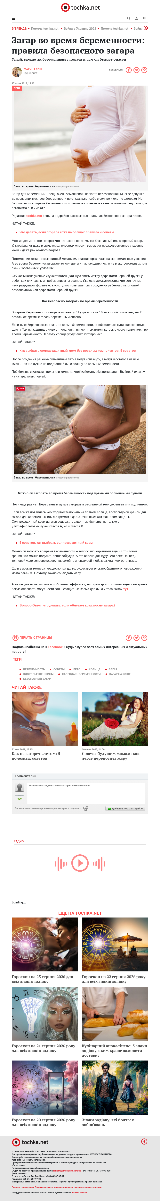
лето (76, 669)
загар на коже (120, 674)
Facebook (55, 647)
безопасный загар (37, 678)
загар (113, 669)
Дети (17, 88)
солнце (94, 669)
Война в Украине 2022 (80, 28)
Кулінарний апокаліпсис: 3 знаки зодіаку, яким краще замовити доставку (114, 1050)
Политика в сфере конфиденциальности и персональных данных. (68, 1187)
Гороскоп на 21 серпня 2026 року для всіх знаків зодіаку (43, 1048)
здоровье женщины (38, 674)
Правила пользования (23, 1187)
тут (125, 589)
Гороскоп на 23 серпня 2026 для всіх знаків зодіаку (42, 979)
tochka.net (34, 215)
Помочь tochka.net (45, 28)
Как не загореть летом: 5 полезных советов (36, 756)
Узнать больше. (80, 1192)
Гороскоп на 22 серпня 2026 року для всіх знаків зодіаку (114, 979)
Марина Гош (33, 69)
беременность (34, 669)
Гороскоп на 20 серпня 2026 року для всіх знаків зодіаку (43, 1122)
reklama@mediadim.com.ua (67, 1171)
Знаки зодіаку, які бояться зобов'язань (108, 1122)
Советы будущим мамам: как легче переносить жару (111, 756)
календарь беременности (81, 674)
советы (59, 669)
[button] (136, 18)
